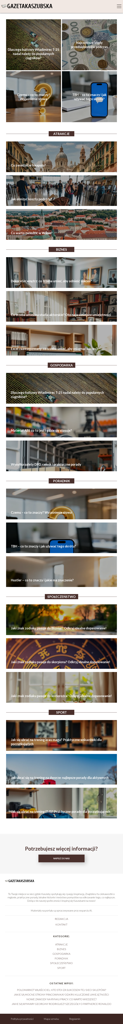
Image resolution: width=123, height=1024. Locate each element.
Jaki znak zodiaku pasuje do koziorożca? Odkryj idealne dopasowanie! (61, 696)
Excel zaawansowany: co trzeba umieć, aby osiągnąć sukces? (54, 349)
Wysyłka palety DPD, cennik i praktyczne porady (46, 464)
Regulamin (74, 1018)
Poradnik (61, 481)
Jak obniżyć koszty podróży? (31, 199)
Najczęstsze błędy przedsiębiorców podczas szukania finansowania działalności (89, 45)
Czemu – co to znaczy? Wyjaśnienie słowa (33, 97)
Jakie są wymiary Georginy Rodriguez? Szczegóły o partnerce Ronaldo (61, 1003)
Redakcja (61, 918)
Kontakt (61, 924)
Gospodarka (61, 365)
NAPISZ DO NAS (61, 858)
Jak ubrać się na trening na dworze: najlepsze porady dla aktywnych (60, 778)
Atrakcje (61, 134)
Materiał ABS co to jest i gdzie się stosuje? (41, 430)
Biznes (61, 249)
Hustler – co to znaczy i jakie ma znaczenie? (42, 580)
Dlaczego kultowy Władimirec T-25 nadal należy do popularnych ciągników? (33, 54)
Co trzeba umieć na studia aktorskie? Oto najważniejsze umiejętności (61, 315)
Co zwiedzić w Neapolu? (28, 165)
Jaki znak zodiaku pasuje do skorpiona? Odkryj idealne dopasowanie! (60, 662)
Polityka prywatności (22, 1018)
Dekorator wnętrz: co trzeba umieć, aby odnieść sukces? (51, 281)
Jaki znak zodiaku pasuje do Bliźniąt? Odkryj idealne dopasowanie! (59, 628)
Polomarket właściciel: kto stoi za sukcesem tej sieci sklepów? (61, 989)
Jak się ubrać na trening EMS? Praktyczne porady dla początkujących (60, 811)
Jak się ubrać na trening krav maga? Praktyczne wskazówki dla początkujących (56, 742)
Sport (61, 712)
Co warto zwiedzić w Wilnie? (32, 233)
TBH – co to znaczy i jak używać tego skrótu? (89, 97)
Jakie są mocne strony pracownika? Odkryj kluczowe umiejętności (61, 994)
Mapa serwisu (51, 1018)
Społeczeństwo (61, 597)
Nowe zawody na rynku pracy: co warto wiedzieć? (61, 999)
